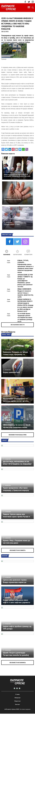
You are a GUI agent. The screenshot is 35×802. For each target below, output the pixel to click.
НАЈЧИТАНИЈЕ (17, 254)
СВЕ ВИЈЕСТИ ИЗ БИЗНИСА (17, 662)
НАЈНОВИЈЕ (6, 254)
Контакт (17, 704)
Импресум (17, 697)
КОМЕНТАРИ (28, 254)
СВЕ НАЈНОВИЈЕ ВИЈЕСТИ (17, 325)
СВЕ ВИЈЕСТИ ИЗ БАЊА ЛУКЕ (17, 435)
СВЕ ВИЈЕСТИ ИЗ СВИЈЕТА (17, 550)
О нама (17, 694)
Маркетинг (17, 701)
